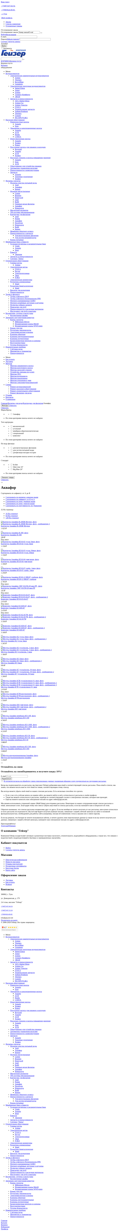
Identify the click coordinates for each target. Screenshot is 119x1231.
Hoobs (17, 135)
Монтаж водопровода (18, 376)
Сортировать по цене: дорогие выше (20, 504)
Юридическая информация (16, 860)
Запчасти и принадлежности (21, 99)
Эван (17, 275)
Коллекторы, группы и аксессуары (19, 313)
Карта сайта (10, 870)
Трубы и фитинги (13, 294)
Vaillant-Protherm (21, 111)
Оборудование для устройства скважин (25, 166)
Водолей (18, 149)
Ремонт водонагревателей (20, 387)
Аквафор (18, 187)
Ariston (17, 78)
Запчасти (13, 172)
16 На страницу (12, 514)
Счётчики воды (16, 349)
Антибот (4, 44)
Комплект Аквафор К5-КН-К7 (13, 630)
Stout (17, 250)
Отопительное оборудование (17, 261)
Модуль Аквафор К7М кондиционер (15, 698)
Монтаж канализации (18, 378)
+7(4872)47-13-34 (7, 910)
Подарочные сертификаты (16, 866)
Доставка (9, 361)
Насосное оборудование (15, 120)
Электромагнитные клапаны (21, 332)
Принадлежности (17, 292)
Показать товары (8, 477)
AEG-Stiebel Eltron (22, 101)
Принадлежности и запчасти (21, 233)
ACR (17, 132)
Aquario (18, 124)
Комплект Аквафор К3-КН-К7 (13, 608)
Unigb (17, 246)
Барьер (17, 189)
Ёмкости (13, 252)
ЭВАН (17, 97)
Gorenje (18, 116)
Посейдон (19, 223)
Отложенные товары (14, 26)
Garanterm (19, 84)
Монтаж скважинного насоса (21, 366)
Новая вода (19, 208)
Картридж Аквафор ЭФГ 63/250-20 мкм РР (18, 588)
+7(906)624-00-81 (8, 10)
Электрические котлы (19, 267)
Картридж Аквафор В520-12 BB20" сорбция (18, 579)
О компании (10, 399)
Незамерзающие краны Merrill (27, 324)
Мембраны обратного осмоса (21, 231)
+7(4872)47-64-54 (8, 6)
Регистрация (11, 35)
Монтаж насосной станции (21, 370)
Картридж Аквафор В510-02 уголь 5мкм (17, 544)
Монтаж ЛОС (15, 374)
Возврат (9, 884)
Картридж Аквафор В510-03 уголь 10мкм (17, 553)
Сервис (8, 385)
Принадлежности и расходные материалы (26, 309)
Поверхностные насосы (19, 122)
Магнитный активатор (19, 210)
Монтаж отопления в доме (20, 380)
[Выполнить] (41, 32)
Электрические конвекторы (21, 280)
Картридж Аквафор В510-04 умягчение (16, 562)
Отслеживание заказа (9, 32)
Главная (4, 403)
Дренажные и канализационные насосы (26, 128)
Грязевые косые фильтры (25, 204)
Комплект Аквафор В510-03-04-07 (14, 599)
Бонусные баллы (12, 868)
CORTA (18, 137)
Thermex (18, 80)
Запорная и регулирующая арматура (20, 318)
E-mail (3, 37)
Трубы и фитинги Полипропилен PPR (25, 299)
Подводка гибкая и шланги (21, 305)
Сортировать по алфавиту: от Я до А (20, 499)
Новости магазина (13, 862)
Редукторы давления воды (20, 330)
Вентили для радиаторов (20, 290)
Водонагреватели (12, 74)
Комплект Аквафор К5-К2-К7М (13, 619)
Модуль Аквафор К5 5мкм (11, 663)
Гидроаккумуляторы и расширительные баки (28, 244)
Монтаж (9, 364)
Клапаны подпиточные (19, 339)
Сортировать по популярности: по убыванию (24, 506)
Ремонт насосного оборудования (23, 389)
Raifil (17, 202)
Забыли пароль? (13, 39)
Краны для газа (16, 328)
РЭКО (17, 278)
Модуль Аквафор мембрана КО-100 (15, 718)
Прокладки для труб (18, 307)
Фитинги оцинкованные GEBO (22, 301)
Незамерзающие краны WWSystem (28, 326)
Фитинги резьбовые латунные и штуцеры (26, 303)
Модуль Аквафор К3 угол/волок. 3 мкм (16, 652)
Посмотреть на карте (9, 920)
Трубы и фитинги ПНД (19, 296)
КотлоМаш (19, 82)
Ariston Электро (21, 105)
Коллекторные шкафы (19, 315)
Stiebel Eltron (20, 88)
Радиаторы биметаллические (21, 286)
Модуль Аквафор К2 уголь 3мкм (14, 641)
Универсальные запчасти (25, 109)
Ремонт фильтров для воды (21, 393)
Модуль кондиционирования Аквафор (16, 758)
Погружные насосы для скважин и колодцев (28, 147)
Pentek (17, 219)
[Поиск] (23, 59)
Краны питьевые (17, 240)
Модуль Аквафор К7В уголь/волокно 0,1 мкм (19, 687)
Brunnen (18, 196)
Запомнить (7, 48)
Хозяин (18, 143)
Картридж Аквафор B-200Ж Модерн (15, 526)
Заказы (8, 22)
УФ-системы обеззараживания (22, 212)
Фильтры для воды (13, 181)
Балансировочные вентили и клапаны (25, 341)
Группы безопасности (19, 345)
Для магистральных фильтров (26, 236)
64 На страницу (12, 516)
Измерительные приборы (16, 347)
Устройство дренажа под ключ (22, 372)
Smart (17, 284)
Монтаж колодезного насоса (21, 368)
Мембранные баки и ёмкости (17, 242)
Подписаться (6, 779)
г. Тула (4, 14)
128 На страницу (12, 518)
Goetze (17, 193)
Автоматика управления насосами (24, 168)
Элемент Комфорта (22, 95)
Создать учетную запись (10, 42)
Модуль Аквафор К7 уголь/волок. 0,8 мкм (17, 674)
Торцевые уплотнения (24, 177)
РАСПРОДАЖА (21, 118)
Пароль (4, 39)
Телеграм (4, 826)
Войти (3, 35)
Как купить (10, 359)
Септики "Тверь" (17, 259)
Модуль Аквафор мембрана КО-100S (15, 729)
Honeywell (19, 198)
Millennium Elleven (22, 322)
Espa (16, 126)
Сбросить (4, 408)
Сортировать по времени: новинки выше (22, 497)
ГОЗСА (18, 107)
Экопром (18, 254)
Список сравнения (13, 24)
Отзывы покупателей (14, 864)
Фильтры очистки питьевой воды (23, 183)
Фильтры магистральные (20, 191)
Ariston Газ (19, 103)
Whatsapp (12, 826)
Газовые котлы (16, 263)
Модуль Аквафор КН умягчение (13, 709)
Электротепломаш (22, 273)
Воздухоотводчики (17, 343)
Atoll (17, 185)
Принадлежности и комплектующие (24, 170)
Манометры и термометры (20, 351)
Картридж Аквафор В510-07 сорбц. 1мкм (17, 570)
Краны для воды (16, 320)
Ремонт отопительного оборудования (25, 391)
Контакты (9, 397)
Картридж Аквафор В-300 (11, 535)
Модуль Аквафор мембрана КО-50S (15, 749)
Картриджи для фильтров (20, 214)
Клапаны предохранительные (22, 336)
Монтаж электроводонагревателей (24, 382)
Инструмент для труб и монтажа (23, 311)
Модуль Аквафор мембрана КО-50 (14, 740)
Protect (17, 145)
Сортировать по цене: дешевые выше (20, 501)
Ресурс (17, 271)
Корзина (4, 65)
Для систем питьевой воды (25, 238)
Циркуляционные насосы (20, 139)
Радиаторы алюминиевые (20, 282)
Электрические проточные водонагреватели (27, 86)
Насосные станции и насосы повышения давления (30, 158)
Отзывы (9, 395)
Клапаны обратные (17, 334)
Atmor (17, 90)
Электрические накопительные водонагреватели (29, 76)
